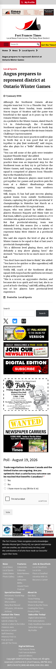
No (9, 484)
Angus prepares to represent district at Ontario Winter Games (26, 80)
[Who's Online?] (7, 530)
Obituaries (21, 579)
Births (19, 582)
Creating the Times (35, 608)
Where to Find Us (8, 636)
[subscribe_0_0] (26, 333)
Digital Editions (26, 646)
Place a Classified (40, 573)
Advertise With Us (40, 576)
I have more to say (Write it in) (23, 488)
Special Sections (13, 592)
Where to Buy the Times (38, 605)
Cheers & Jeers (7, 627)
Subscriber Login (35, 627)
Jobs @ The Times (9, 643)
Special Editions (25, 655)
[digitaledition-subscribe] (26, 366)
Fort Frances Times (28, 35)
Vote (8, 512)
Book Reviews (23, 573)
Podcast (20, 589)
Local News (8, 567)
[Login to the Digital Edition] (28, 530)
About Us (32, 592)
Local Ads (37, 570)
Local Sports (10, 69)
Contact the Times (10, 614)
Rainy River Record (12, 605)
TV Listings (9, 598)
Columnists (22, 567)
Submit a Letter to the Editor (13, 624)
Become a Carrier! (40, 579)
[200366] (25, 394)
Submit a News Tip (9, 620)
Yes (9, 480)
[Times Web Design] (38, 530)
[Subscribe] (48, 530)
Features (21, 564)
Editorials (21, 570)
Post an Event (7, 639)
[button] (22, 2)
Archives (8, 611)
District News (8, 573)
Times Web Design (35, 601)
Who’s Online (10, 601)
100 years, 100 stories (14, 608)
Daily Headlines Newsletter (39, 624)
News (5, 564)
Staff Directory (7, 633)
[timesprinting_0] (28, 12)
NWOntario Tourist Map (14, 595)
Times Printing (34, 598)
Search (6, 308)
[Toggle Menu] (6, 44)
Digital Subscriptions (37, 617)
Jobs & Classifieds (41, 564)
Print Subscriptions (36, 620)
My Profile (30, 2)
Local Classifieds (40, 567)
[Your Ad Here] (18, 530)
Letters (20, 576)
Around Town (23, 586)
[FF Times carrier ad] (25, 433)
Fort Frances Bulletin (27, 652)
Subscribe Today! (36, 614)
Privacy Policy (34, 611)
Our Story (32, 595)
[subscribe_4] (26, 349)
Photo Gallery (8, 576)
